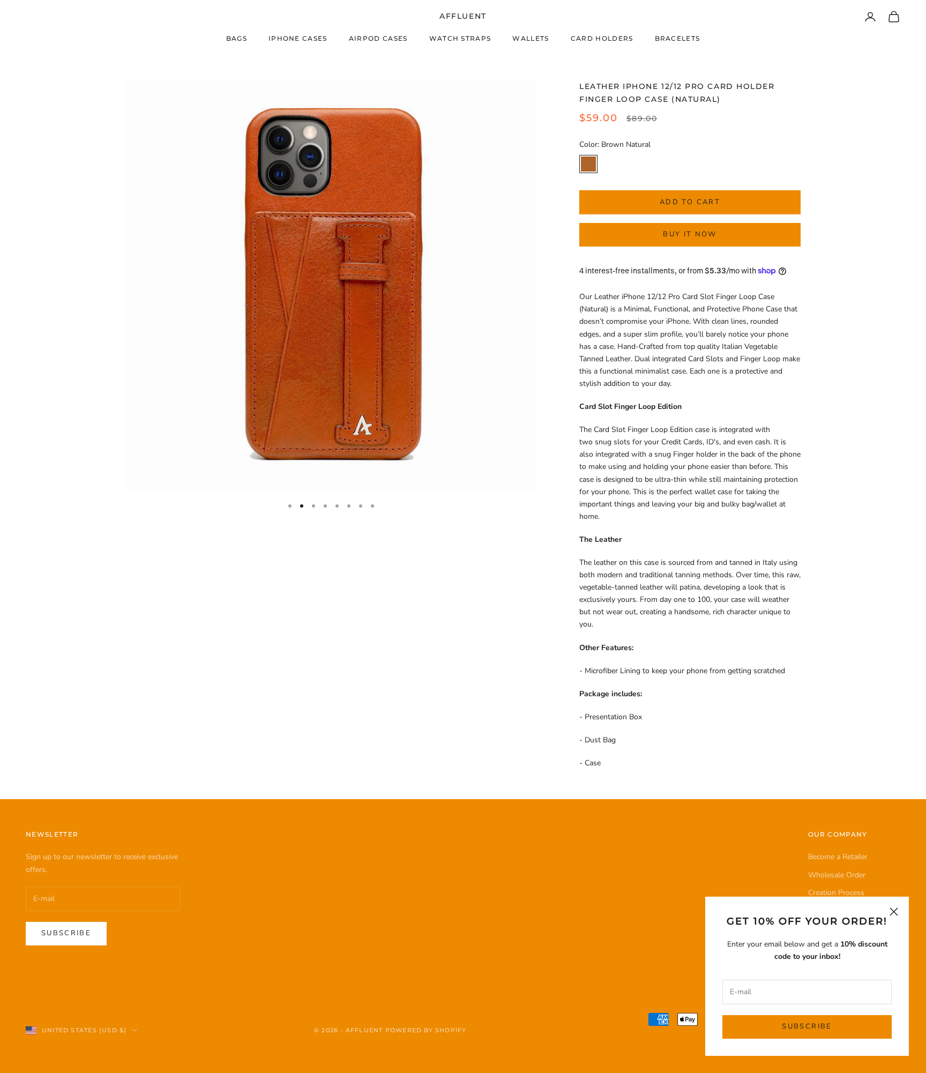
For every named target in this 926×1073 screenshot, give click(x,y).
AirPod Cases (378, 38)
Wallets (530, 38)
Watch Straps (460, 38)
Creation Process (836, 893)
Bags (236, 38)
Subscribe (807, 1026)
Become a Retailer (838, 857)
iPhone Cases (297, 38)
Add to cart (690, 202)
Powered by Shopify (426, 1030)
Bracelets (677, 38)
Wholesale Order (836, 875)
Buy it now (689, 234)
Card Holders (602, 38)
